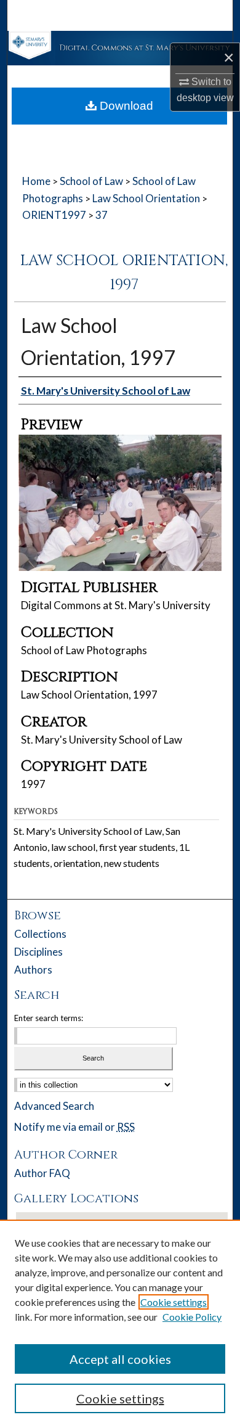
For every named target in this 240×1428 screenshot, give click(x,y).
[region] (120, 1324)
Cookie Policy (192, 1317)
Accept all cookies (120, 1359)
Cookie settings (173, 1302)
